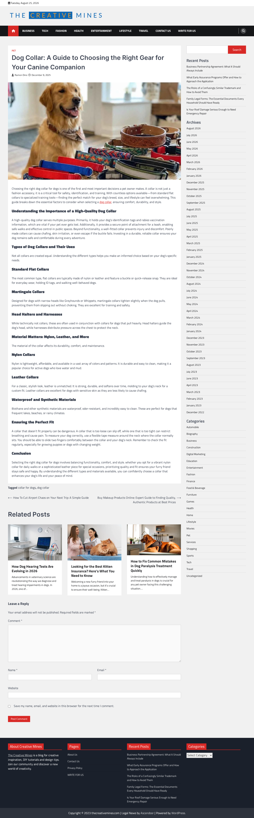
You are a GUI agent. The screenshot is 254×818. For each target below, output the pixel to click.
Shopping (192, 549)
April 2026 (192, 155)
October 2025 (194, 196)
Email (101, 670)
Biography (192, 434)
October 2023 (194, 351)
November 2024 (195, 270)
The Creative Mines (20, 755)
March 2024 (193, 318)
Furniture (192, 495)
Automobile (193, 427)
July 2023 (192, 372)
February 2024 (195, 324)
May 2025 (192, 230)
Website (13, 688)
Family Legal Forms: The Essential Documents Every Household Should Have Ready (215, 101)
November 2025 (195, 189)
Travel (143, 31)
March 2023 (193, 392)
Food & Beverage (196, 488)
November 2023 (195, 345)
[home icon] (13, 31)
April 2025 (192, 236)
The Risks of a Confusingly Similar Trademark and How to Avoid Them (214, 90)
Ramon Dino (21, 75)
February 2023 (195, 399)
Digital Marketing (196, 454)
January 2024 (194, 331)
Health (78, 31)
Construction (194, 447)
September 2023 (196, 358)
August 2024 (194, 284)
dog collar (43, 487)
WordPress (178, 813)
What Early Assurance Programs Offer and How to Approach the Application (214, 79)
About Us (72, 755)
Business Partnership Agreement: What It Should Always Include (213, 69)
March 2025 (193, 243)
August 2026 (194, 128)
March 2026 (193, 162)
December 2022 (195, 412)
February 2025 (195, 250)
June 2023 (192, 378)
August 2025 (194, 209)
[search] (243, 31)
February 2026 (195, 169)
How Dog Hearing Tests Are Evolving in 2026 (32, 568)
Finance (191, 481)
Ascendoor (147, 813)
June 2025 (192, 223)
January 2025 (194, 257)
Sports (190, 555)
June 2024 (192, 297)
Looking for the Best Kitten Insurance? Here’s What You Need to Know (93, 571)
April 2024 (192, 311)
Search (237, 49)
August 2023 (194, 365)
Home (190, 515)
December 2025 (195, 182)
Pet (14, 50)
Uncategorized (194, 576)
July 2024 (192, 290)
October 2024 (194, 277)
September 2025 (196, 203)
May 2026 (192, 149)
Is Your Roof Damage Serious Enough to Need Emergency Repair (211, 111)
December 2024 (195, 263)
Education (192, 461)
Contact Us (163, 31)
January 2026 (194, 176)
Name (12, 670)
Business (28, 31)
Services (191, 542)
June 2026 (192, 142)
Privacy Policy (74, 768)
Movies (190, 528)
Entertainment (101, 31)
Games (190, 501)
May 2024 (192, 304)
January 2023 (194, 405)
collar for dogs (27, 487)
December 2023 (195, 338)
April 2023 (192, 385)
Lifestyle (125, 31)
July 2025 (192, 216)
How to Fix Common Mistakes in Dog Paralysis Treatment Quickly (153, 566)
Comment (15, 620)
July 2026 (192, 135)
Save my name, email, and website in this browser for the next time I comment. (64, 706)
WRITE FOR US (187, 31)
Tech (45, 31)
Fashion (61, 31)
